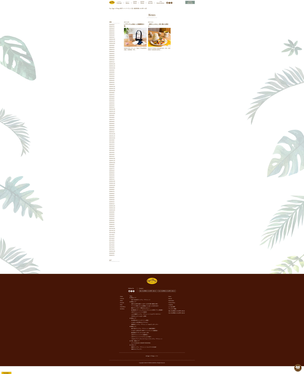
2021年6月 (111, 146)
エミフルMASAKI (135, 343)
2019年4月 (111, 197)
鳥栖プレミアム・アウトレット (138, 347)
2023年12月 (112, 86)
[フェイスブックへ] (169, 3)
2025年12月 (112, 39)
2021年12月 (112, 133)
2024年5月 (111, 76)
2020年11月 (112, 160)
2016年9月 (111, 253)
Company (171, 304)
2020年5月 (111, 173)
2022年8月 (111, 117)
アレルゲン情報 (172, 308)
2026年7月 (111, 26)
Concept (119, 3)
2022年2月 (111, 129)
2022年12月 (112, 109)
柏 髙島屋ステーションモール (138, 310)
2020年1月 (111, 179)
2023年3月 (111, 103)
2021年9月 (111, 140)
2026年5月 (111, 31)
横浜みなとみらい (145, 308)
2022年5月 (111, 123)
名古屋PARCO (134, 320)
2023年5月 (111, 98)
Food (121, 304)
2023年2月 (111, 105)
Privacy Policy (172, 302)
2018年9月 (111, 212)
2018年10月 (112, 210)
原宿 (132, 304)
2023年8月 (111, 92)
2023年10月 (112, 90)
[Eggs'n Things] (112, 3)
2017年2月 (111, 247)
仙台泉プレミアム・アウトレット (142, 299)
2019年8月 (111, 189)
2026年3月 (111, 35)
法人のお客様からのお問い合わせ (167, 291)
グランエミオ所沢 (150, 310)
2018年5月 (111, 218)
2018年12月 (112, 206)
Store (135, 3)
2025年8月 (111, 47)
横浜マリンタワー (135, 308)
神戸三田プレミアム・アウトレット (140, 328)
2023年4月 (111, 101)
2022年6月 (111, 121)
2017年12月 (112, 228)
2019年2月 (111, 201)
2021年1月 (111, 156)
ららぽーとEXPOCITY (136, 330)
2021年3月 (111, 152)
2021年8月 (111, 142)
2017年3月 (111, 245)
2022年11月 (112, 111)
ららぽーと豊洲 (142, 316)
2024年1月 (111, 84)
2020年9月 (111, 164)
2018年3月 (111, 222)
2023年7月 (111, 94)
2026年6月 (111, 29)
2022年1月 (111, 131)
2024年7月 (111, 74)
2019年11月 (112, 183)
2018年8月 (111, 214)
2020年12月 (112, 158)
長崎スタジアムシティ (136, 349)
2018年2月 (111, 224)
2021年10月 (112, 138)
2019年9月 (111, 187)
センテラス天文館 (151, 347)
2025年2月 (111, 59)
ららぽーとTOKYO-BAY (152, 306)
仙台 (132, 299)
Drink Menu (123, 306)
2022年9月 (111, 115)
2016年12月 (112, 251)
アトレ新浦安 (159, 310)
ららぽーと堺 (145, 332)
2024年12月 (112, 64)
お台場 (136, 304)
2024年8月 (111, 72)
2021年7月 (111, 144)
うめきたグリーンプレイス (137, 338)
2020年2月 (111, 177)
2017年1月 (111, 249)
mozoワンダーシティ (153, 324)
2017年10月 (112, 232)
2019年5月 (111, 195)
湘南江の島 (154, 304)
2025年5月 (111, 53)
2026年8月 (111, 24)
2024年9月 (111, 70)
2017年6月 (111, 238)
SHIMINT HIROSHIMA (145, 343)
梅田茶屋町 (152, 328)
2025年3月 (111, 57)
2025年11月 (112, 41)
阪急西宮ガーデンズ (136, 332)
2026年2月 (111, 37)
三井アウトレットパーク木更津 (138, 312)
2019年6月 (111, 193)
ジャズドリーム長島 (143, 320)
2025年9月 (111, 45)
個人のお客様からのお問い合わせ (148, 291)
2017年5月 (111, 240)
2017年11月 (112, 230)
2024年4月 (111, 78)
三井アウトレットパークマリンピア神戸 (141, 336)
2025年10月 (112, 43)
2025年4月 (111, 55)
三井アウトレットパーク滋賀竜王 (139, 334)
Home (121, 296)
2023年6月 (111, 96)
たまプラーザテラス (155, 314)
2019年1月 (111, 203)
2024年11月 (112, 66)
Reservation (160, 3)
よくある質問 (172, 306)
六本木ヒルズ (134, 316)
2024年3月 (111, 80)
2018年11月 (112, 208)
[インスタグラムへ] (171, 3)
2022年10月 (112, 113)
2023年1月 (111, 107)
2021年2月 (111, 154)
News (142, 3)
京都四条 (155, 330)
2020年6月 (111, 171)
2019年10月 (112, 185)
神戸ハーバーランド (147, 330)
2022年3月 (111, 127)
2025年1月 (111, 61)
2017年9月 (111, 234)
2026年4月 (111, 33)
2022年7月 (111, 119)
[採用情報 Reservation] (190, 2)
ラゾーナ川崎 (134, 306)
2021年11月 (112, 136)
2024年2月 (111, 82)
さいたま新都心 (142, 306)
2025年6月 (111, 51)
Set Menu (122, 308)
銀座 (139, 304)
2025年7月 (111, 49)
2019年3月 (111, 199)
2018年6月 (111, 216)
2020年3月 (111, 175)
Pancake (122, 302)
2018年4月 (111, 220)
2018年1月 (111, 226)
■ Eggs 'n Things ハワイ (152, 356)
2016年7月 (111, 255)
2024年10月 (112, 68)
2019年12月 (112, 181)
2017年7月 (111, 236)
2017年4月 (111, 243)
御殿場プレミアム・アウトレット (139, 324)
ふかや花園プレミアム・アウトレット (140, 314)
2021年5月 (111, 148)
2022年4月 (111, 125)
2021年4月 (111, 150)
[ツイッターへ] (167, 3)
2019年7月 (111, 191)
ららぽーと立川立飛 (146, 304)
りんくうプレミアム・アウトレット (153, 338)
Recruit (150, 3)
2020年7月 (111, 168)
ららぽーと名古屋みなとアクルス (139, 322)
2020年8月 (111, 166)
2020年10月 (112, 162)
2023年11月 (112, 88)
